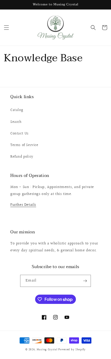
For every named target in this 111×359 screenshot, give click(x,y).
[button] (6, 27)
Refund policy (21, 157)
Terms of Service (24, 145)
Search (16, 122)
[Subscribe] (85, 281)
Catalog (16, 110)
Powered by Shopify (72, 349)
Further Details (23, 205)
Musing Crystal (47, 349)
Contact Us (19, 133)
